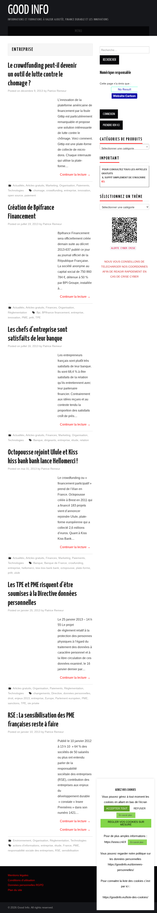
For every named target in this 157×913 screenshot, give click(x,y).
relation (84, 440)
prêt (31, 317)
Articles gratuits (35, 185)
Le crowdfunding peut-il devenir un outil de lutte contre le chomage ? (42, 74)
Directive (56, 693)
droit (10, 698)
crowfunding (75, 562)
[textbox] (124, 148)
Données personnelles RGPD (25, 885)
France (67, 845)
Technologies (16, 190)
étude (74, 440)
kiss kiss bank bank (47, 567)
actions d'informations (26, 845)
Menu (78, 31)
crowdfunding (54, 190)
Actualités (18, 185)
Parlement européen (67, 698)
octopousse (67, 567)
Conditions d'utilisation (21, 880)
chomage (39, 190)
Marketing (52, 185)
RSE (57, 850)
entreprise (70, 190)
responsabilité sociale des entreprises (30, 850)
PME (25, 317)
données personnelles (76, 693)
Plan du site (15, 890)
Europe (49, 698)
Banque (38, 440)
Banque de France (55, 562)
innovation (84, 190)
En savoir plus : (126, 815)
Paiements (82, 185)
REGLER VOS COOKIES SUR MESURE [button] (126, 823)
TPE (38, 317)
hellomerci (28, 567)
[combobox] (124, 147)
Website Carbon (124, 96)
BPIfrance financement (56, 312)
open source (15, 195)
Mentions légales (18, 875)
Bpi (38, 312)
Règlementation (17, 312)
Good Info (28, 10)
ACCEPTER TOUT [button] (116, 808)
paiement (30, 195)
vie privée (33, 703)
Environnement (22, 840)
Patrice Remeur (56, 90)
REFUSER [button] (140, 808)
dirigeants (50, 440)
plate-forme (83, 567)
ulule (17, 572)
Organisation (67, 185)
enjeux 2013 (22, 698)
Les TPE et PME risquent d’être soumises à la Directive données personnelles (42, 594)
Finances (51, 307)
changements (41, 693)
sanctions (13, 703)
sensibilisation (70, 850)
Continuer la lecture (75, 174)
